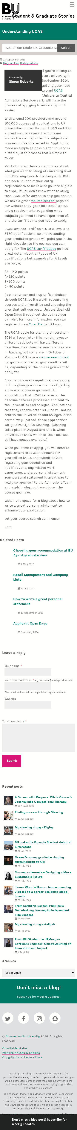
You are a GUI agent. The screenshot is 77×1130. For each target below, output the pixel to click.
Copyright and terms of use (22, 1057)
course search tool (53, 357)
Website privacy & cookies (21, 1053)
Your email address (38, 680)
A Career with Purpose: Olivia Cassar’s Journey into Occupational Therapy (43, 799)
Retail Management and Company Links (40, 577)
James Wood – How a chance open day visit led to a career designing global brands (43, 891)
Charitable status (14, 1048)
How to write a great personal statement (37, 601)
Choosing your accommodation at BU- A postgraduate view (43, 552)
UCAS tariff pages (41, 248)
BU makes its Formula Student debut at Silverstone (43, 844)
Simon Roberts (21, 81)
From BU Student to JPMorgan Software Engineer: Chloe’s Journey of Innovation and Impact (43, 943)
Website (10, 699)
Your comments (13, 721)
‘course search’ (43, 201)
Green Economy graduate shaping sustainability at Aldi (39, 859)
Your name (12, 666)
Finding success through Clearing (39, 812)
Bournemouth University (10, 11)
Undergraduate (29, 63)
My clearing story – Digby (34, 827)
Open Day (36, 324)
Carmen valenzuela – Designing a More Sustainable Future (43, 874)
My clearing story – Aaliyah (35, 924)
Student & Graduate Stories (43, 16)
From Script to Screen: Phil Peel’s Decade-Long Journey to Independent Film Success (42, 910)
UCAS (58, 90)
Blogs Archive (11, 63)
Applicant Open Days (30, 623)
